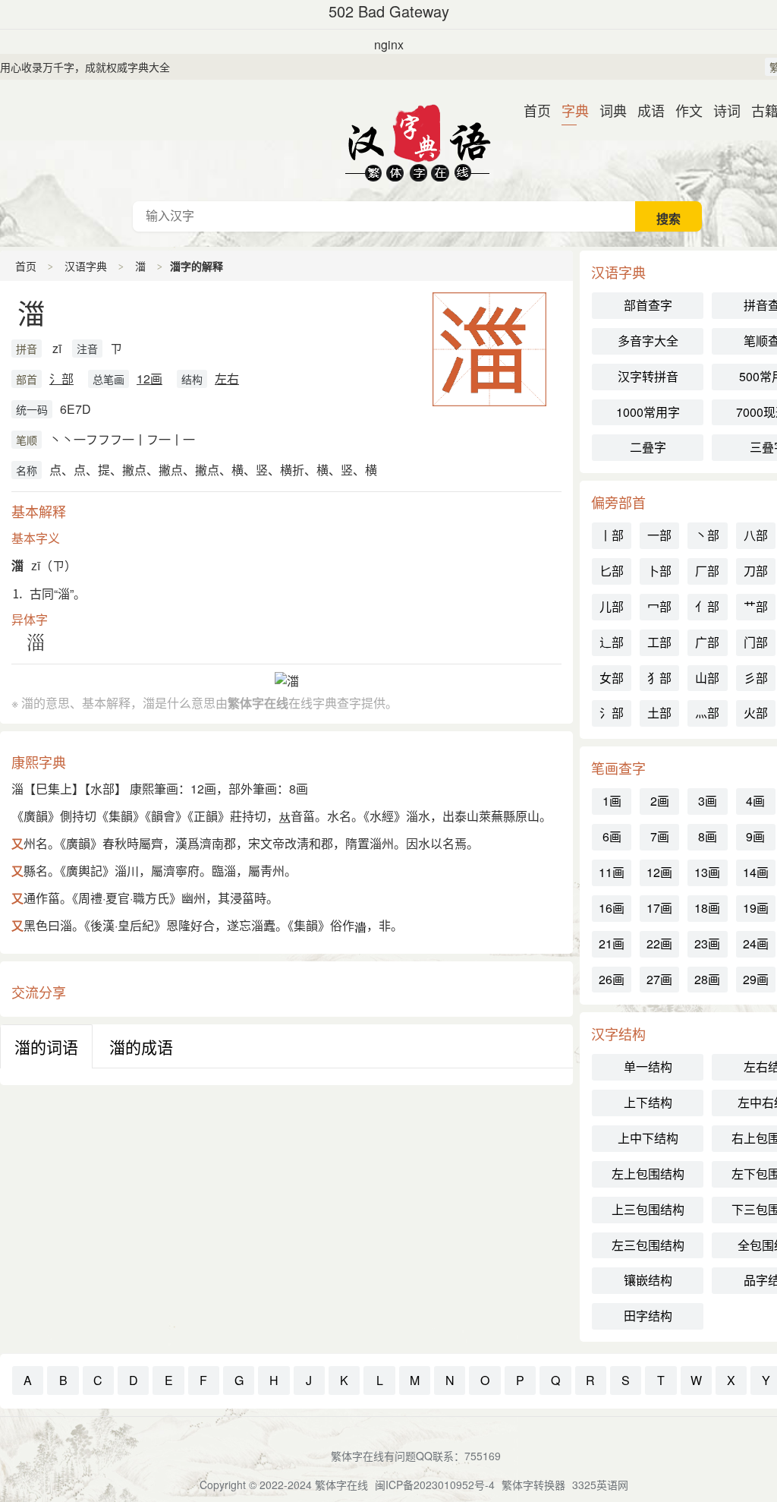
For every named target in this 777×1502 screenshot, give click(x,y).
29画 (756, 979)
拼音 (26, 348)
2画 (659, 800)
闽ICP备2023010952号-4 (435, 1484)
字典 (569, 110)
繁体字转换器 (533, 1484)
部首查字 (648, 305)
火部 (756, 712)
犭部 (659, 677)
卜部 (659, 570)
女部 (611, 677)
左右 (227, 378)
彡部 (756, 677)
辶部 (611, 642)
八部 (756, 535)
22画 (659, 943)
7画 (659, 836)
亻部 (707, 606)
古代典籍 (417, 140)
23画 (707, 943)
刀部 (756, 570)
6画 (611, 836)
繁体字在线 (341, 1484)
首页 (531, 110)
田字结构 (648, 1315)
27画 (659, 979)
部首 (26, 379)
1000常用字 (648, 412)
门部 (756, 642)
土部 (659, 712)
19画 (756, 908)
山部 (707, 677)
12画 (149, 378)
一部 (659, 535)
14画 (756, 872)
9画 (755, 836)
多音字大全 (648, 340)
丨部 (611, 535)
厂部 (707, 570)
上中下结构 (648, 1138)
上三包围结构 (648, 1209)
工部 (659, 642)
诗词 (720, 110)
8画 (707, 836)
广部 (707, 642)
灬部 (707, 712)
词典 (607, 110)
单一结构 (648, 1066)
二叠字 (648, 447)
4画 (755, 800)
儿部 (611, 606)
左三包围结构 (648, 1245)
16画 (611, 908)
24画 (756, 943)
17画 (659, 908)
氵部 (61, 378)
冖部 (659, 606)
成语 (645, 110)
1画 (611, 800)
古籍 (758, 110)
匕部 (611, 570)
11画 (611, 872)
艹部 (756, 606)
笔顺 (26, 439)
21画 (611, 943)
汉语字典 (85, 265)
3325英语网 (600, 1484)
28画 (707, 979)
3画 (707, 800)
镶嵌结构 (648, 1280)
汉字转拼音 (648, 376)
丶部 (707, 535)
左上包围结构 (648, 1173)
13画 (707, 872)
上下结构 (648, 1102)
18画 (707, 908)
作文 (682, 110)
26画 (611, 979)
